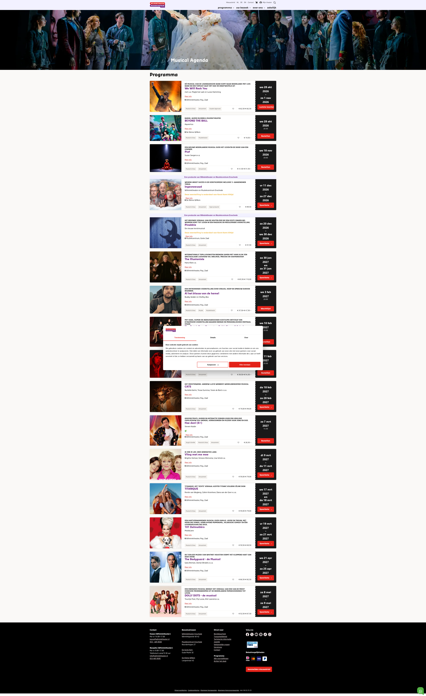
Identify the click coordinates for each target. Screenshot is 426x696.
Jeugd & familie (190, 442)
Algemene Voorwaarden (208, 690)
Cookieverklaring (193, 690)
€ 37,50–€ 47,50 (243, 310)
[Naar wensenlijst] (233, 109)
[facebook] (247, 634)
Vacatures (218, 647)
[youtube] (256, 634)
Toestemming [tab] (179, 337)
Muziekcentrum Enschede (192, 642)
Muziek (201, 310)
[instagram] (260, 634)
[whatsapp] (269, 634)
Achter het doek (220, 661)
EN (245, 2)
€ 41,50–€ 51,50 (243, 169)
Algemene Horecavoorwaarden (228, 690)
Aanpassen (211, 365)
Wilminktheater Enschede (192, 634)
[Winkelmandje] (257, 2)
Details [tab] (213, 337)
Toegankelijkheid (220, 637)
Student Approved (215, 108)
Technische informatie (222, 639)
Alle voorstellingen (221, 659)
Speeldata (265, 205)
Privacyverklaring (181, 690)
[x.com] (252, 634)
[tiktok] (265, 634)
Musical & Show (190, 108)
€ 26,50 (247, 442)
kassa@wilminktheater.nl (160, 639)
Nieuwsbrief (230, 2)
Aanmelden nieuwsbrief (259, 669)
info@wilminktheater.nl (159, 656)
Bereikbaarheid (220, 634)
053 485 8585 (155, 659)
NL (238, 2)
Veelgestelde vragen (222, 645)
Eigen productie (214, 207)
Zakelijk (217, 642)
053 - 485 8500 (156, 642)
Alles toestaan (244, 365)
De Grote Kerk (187, 650)
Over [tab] (246, 337)
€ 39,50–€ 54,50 (243, 375)
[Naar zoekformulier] (274, 2)
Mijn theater (267, 2)
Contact (251, 2)
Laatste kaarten (266, 107)
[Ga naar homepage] (157, 5)
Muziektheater (203, 137)
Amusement (202, 108)
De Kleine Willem (188, 658)
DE (241, 2)
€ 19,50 (247, 138)
